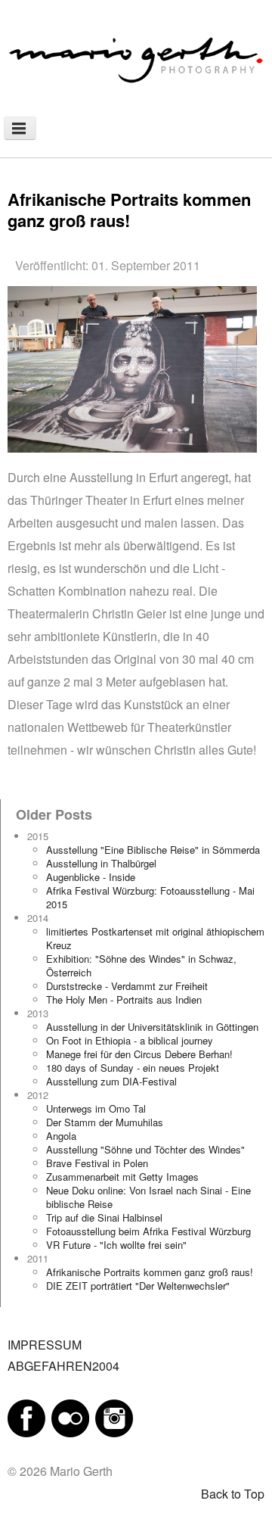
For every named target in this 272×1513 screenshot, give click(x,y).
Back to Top (232, 1493)
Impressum (45, 1344)
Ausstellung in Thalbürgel (101, 863)
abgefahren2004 (63, 1365)
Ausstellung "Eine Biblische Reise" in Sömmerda (153, 849)
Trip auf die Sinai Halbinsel (104, 1217)
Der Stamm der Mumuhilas (104, 1122)
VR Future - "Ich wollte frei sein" (116, 1244)
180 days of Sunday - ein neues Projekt (132, 1067)
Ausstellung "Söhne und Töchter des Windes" (145, 1149)
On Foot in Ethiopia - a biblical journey (129, 1040)
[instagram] (114, 1416)
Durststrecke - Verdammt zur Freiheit (127, 986)
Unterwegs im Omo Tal (96, 1108)
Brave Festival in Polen (97, 1163)
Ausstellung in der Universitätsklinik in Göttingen (152, 1027)
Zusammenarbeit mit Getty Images (122, 1176)
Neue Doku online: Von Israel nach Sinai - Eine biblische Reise (148, 1197)
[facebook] (26, 1416)
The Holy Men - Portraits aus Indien (124, 999)
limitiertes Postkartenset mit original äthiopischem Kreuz (155, 938)
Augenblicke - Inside (90, 877)
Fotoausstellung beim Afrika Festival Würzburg (148, 1231)
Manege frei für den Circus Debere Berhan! (139, 1054)
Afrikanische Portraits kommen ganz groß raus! (149, 1272)
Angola (61, 1136)
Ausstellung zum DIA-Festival (111, 1081)
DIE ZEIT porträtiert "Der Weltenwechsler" (138, 1285)
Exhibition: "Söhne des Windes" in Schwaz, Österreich (141, 965)
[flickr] (70, 1416)
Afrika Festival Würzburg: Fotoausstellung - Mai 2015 (150, 897)
